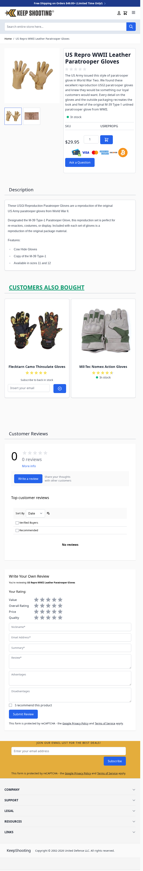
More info (29, 466)
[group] (76, 69)
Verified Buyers (28, 522)
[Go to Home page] (29, 13)
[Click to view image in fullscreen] (32, 75)
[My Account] (119, 13)
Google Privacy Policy (75, 723)
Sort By (20, 513)
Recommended (28, 530)
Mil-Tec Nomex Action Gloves (103, 366)
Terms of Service (105, 723)
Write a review (28, 479)
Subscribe (115, 761)
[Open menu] (133, 12)
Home (8, 38)
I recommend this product (33, 705)
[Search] (131, 26)
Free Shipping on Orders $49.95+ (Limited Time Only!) (68, 3)
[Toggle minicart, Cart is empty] (125, 13)
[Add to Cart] (106, 139)
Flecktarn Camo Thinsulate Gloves (37, 366)
